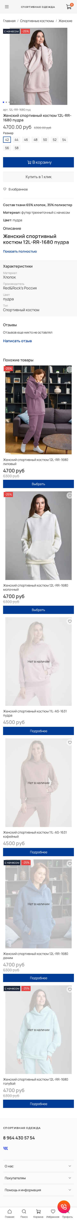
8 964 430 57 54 (19, 1138)
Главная (9, 21)
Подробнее (38, 731)
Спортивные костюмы (37, 21)
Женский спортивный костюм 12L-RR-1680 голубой (35, 1081)
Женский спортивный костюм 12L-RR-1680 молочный (35, 587)
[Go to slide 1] (3, 102)
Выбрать (38, 484)
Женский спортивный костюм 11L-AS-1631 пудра (35, 713)
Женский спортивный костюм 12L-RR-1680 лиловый (35, 461)
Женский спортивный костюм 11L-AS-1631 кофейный (35, 834)
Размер (8, 133)
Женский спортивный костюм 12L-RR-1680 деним (35, 955)
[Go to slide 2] (6, 102)
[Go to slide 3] (9, 102)
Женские (65, 21)
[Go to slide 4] (12, 102)
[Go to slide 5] (14, 102)
